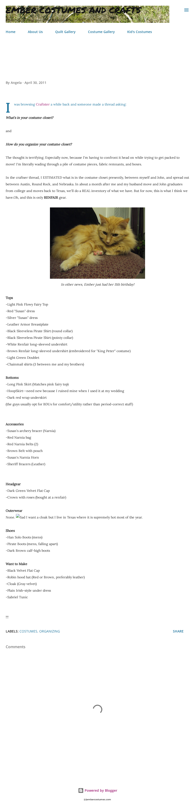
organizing (49, 631)
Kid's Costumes (139, 31)
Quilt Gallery (65, 31)
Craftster (43, 104)
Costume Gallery (101, 31)
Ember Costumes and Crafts (73, 10)
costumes (28, 631)
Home (10, 31)
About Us (35, 31)
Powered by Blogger (100, 790)
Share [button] (178, 631)
